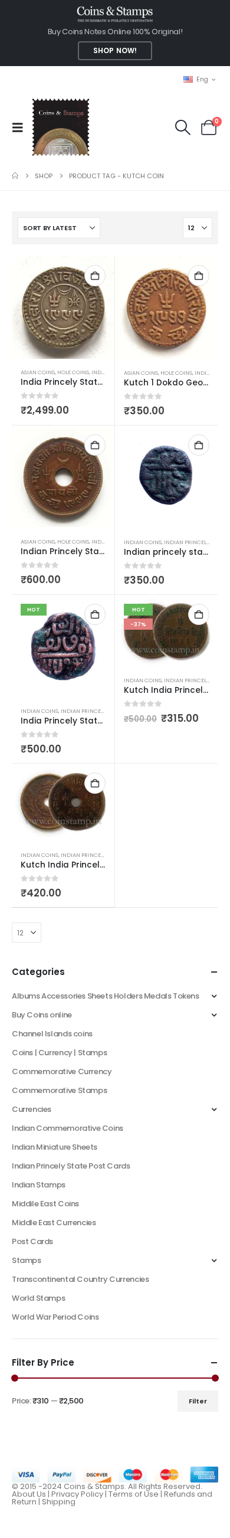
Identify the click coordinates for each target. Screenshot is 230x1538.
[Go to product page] (63, 307)
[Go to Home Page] (15, 176)
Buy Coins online (42, 1014)
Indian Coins (143, 542)
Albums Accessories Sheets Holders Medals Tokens (105, 996)
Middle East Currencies (54, 1222)
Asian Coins (38, 372)
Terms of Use (134, 1494)
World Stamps (38, 1298)
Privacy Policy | (80, 1494)
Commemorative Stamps (59, 1090)
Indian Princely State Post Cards (71, 1166)
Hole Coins (73, 372)
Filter (198, 1401)
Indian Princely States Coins (102, 711)
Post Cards (32, 1241)
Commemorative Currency (61, 1071)
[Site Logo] (60, 127)
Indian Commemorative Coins (67, 1128)
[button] (21, 127)
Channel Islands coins (52, 1033)
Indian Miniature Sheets (54, 1147)
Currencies (31, 1109)
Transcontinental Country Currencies (80, 1279)
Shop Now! (115, 50)
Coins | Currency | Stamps (59, 1052)
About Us (29, 1494)
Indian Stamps (38, 1184)
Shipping (58, 1501)
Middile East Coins (45, 1203)
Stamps (26, 1260)
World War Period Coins (55, 1317)
